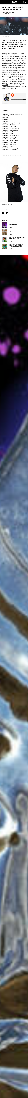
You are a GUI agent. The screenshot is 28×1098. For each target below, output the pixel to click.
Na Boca (22, 79)
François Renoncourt (8, 12)
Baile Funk (4, 204)
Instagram (18, 156)
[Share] (3, 213)
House (10, 204)
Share (24, 1)
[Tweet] (7, 213)
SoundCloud (19, 63)
